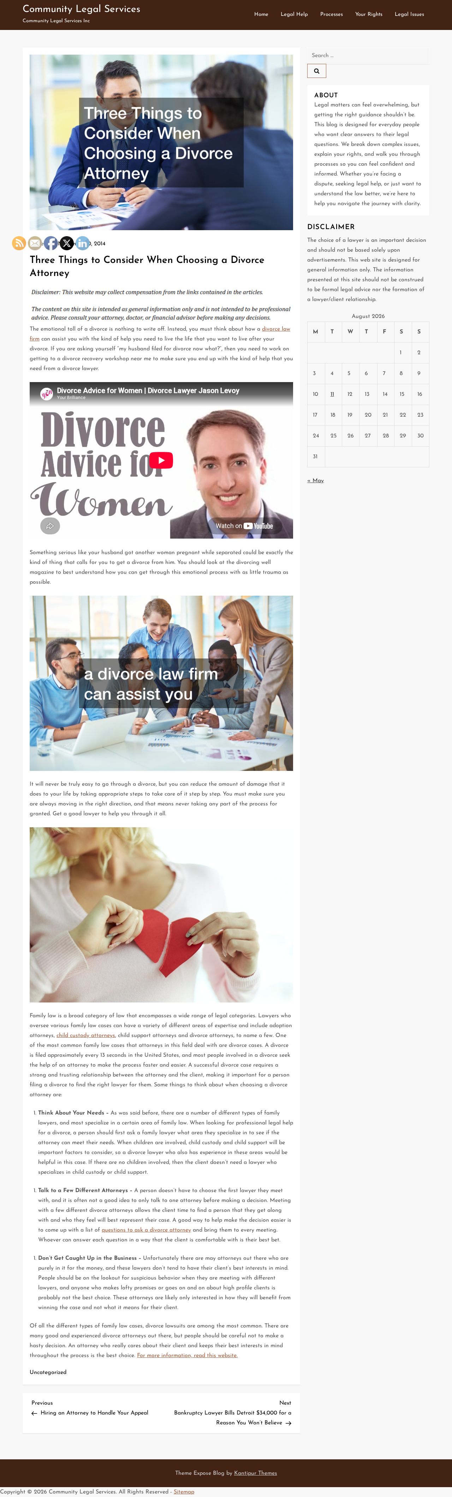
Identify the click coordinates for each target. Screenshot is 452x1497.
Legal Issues (409, 14)
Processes (331, 14)
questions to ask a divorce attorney (146, 1230)
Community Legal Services (81, 9)
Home (261, 14)
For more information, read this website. (187, 1355)
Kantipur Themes (255, 1473)
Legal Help (294, 14)
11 (332, 394)
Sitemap (184, 1492)
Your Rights (368, 14)
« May (315, 481)
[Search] (316, 71)
